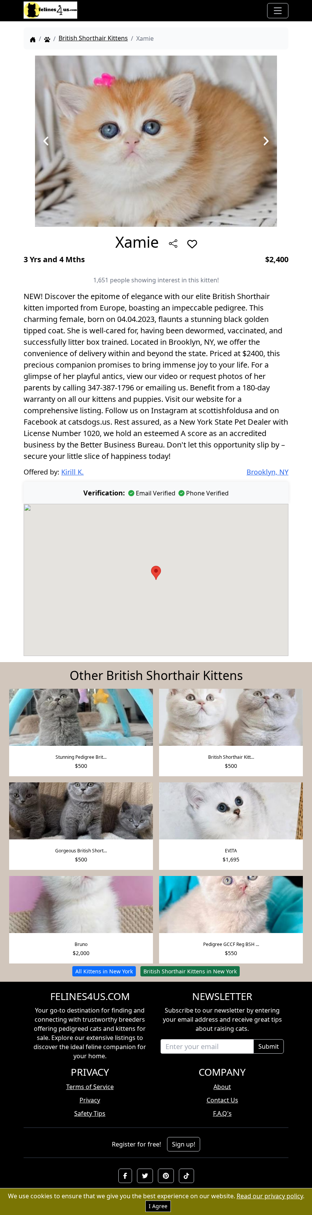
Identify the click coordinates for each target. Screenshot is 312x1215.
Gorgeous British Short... (81, 850)
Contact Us (222, 1100)
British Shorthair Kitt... (231, 757)
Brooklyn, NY (267, 471)
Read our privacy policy (270, 1196)
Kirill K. (72, 471)
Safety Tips (89, 1113)
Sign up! (183, 1144)
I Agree (158, 1206)
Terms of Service (90, 1087)
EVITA (231, 850)
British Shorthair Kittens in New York (190, 971)
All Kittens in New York (104, 971)
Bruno (81, 944)
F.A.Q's (222, 1113)
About (222, 1087)
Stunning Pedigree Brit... (81, 757)
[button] (125, 1176)
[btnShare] (173, 243)
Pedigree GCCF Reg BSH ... (231, 944)
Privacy (90, 1100)
